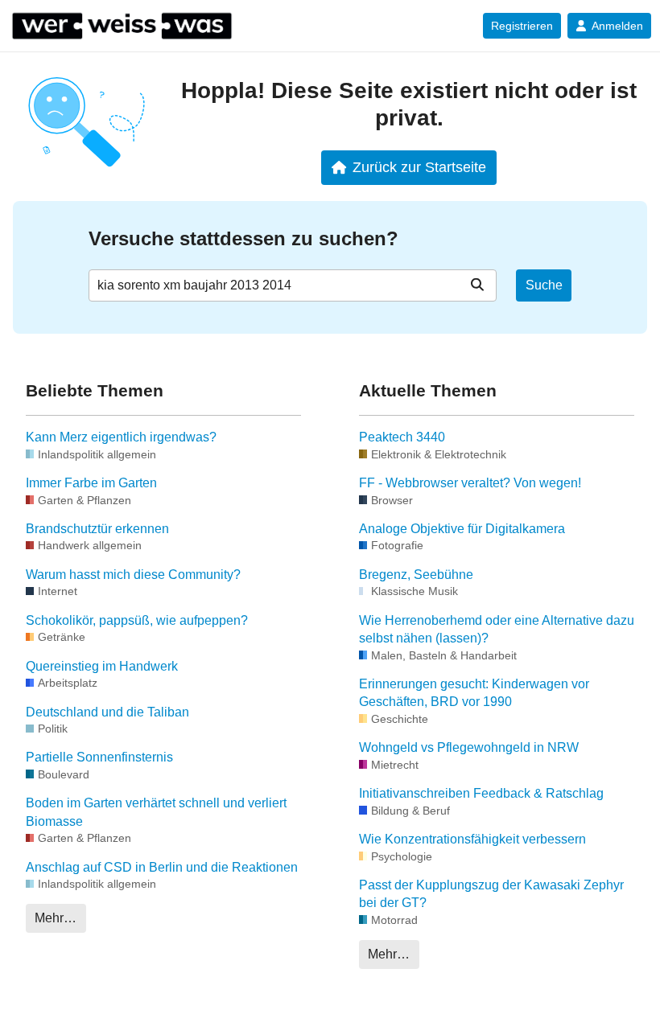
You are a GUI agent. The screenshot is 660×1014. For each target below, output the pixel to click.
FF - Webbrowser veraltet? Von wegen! (470, 483)
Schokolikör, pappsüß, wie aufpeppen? (137, 620)
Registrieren (522, 25)
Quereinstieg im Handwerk (102, 666)
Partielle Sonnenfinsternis (99, 757)
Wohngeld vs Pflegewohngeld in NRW (469, 747)
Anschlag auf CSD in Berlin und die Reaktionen (162, 867)
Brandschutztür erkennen (97, 529)
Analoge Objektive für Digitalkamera (462, 529)
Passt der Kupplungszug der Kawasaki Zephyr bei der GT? (491, 893)
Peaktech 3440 (402, 437)
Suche (544, 285)
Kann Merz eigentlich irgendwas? (121, 437)
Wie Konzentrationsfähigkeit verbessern (472, 839)
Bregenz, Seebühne (416, 574)
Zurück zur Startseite (419, 166)
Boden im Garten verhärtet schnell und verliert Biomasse (156, 811)
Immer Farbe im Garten (91, 483)
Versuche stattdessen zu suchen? (243, 238)
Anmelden (617, 25)
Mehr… (55, 918)
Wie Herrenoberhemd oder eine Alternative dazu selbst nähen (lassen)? (496, 629)
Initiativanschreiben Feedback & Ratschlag (481, 793)
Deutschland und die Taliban (107, 712)
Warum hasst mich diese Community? (133, 574)
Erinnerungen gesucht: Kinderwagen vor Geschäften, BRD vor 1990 (474, 692)
